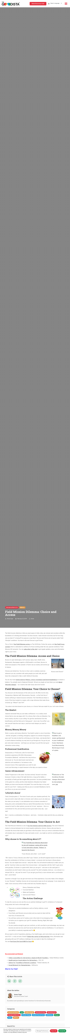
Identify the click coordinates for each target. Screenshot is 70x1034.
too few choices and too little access (39, 826)
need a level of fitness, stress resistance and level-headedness (36, 680)
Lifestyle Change (26, 1015)
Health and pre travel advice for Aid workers (23, 960)
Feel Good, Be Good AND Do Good (21, 941)
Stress (9, 1017)
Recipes (57, 1015)
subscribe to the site (30, 649)
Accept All (62, 1031)
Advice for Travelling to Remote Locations (22, 963)
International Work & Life (12, 607)
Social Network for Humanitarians (20, 965)
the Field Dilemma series (22, 644)
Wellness (22, 607)
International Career (40, 1012)
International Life (52, 1012)
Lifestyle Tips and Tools (38, 1015)
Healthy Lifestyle (29, 1012)
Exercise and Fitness (13, 1012)
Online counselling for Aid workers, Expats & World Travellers (29, 958)
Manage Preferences (42, 1031)
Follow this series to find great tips (38, 936)
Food (22, 1012)
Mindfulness (49, 1015)
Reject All (53, 1031)
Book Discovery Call (38, 3)
